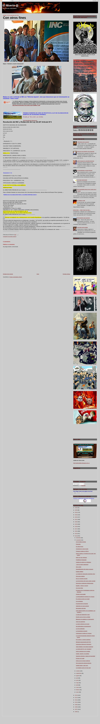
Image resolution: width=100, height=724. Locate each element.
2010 (76, 702)
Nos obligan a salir (80, 200)
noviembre (78, 540)
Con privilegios (79, 601)
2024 (76, 512)
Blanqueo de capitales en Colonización (85, 619)
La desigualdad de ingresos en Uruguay (85, 596)
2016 (76, 531)
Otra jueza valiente (80, 576)
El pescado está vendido (82, 227)
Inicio (38, 274)
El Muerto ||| (10, 5)
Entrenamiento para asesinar (83, 218)
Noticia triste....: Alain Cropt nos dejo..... (82, 210)
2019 (76, 524)
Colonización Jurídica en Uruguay (83, 633)
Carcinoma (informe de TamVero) (83, 644)
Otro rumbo (78, 567)
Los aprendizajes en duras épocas (84, 170)
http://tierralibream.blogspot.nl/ (30, 120)
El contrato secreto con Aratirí (83, 599)
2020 (76, 521)
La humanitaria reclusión (81, 631)
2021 (76, 519)
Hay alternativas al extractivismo (83, 626)
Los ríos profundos (80, 628)
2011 (76, 700)
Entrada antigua (66, 274)
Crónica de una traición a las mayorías (85, 151)
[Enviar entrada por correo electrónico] (17, 234)
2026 (76, 507)
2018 (76, 526)
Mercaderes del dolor (81, 608)
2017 (76, 528)
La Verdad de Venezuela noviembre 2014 (85, 574)
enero (77, 692)
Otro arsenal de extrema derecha (83, 663)
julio (77, 678)
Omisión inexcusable (81, 594)
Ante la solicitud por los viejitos (83, 651)
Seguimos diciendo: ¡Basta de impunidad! (85, 656)
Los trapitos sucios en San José (83, 667)
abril (77, 685)
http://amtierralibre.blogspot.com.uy (81, 463)
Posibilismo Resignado (81, 559)
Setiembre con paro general (82, 606)
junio (77, 680)
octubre (78, 671)
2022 (76, 517)
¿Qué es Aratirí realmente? (82, 564)
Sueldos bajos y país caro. (82, 665)
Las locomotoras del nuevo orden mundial (85, 581)
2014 (76, 535)
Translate (83, 485)
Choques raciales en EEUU (82, 551)
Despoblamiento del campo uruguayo (84, 569)
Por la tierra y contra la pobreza (83, 639)
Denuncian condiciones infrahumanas (84, 583)
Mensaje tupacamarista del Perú (83, 642)
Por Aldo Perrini (79, 546)
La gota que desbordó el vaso (83, 614)
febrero (78, 689)
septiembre (79, 673)
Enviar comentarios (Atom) (16, 277)
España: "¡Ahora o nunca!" (82, 585)
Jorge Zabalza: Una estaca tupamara (84, 646)
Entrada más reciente (8, 274)
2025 (76, 510)
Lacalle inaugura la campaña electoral (85, 161)
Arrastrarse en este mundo (82, 549)
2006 (76, 711)
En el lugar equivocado (81, 180)
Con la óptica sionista (81, 541)
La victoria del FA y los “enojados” (83, 649)
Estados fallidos (79, 571)
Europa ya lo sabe (80, 658)
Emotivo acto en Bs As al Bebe (83, 617)
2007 (76, 709)
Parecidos (78, 544)
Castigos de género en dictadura (83, 562)
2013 (76, 695)
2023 (76, 514)
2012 (76, 697)
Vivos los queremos (80, 621)
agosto (78, 675)
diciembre (78, 537)
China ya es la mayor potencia (83, 660)
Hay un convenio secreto (81, 578)
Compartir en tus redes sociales (9, 236)
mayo (77, 682)
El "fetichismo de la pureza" (82, 142)
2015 (76, 533)
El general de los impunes (82, 603)
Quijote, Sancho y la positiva (82, 653)
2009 (76, 704)
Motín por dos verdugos (81, 557)
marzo (77, 687)
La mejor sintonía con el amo (82, 624)
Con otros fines (14, 17)
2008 (76, 707)
